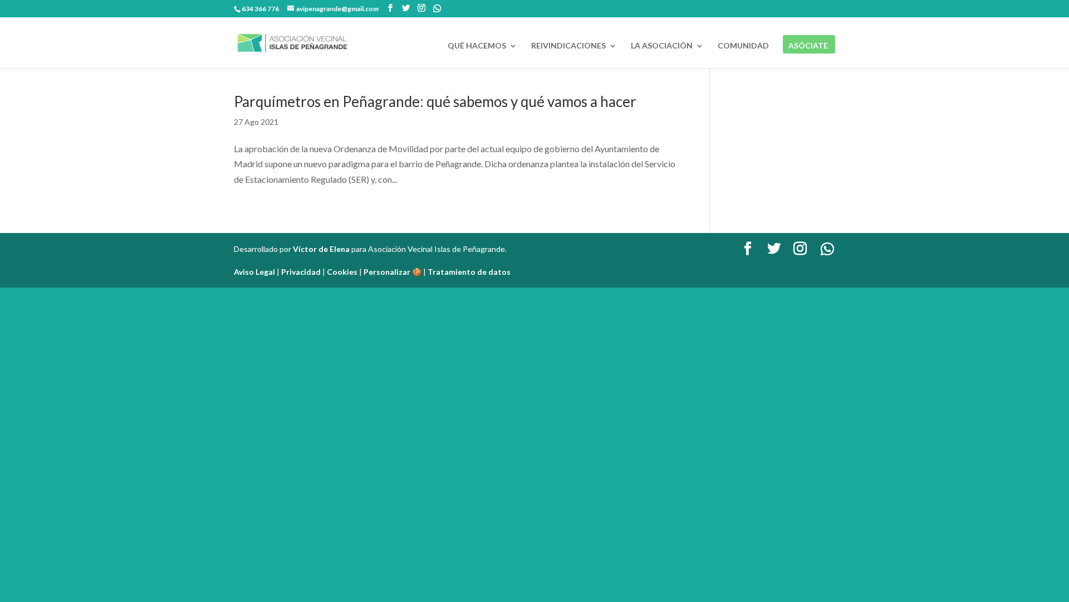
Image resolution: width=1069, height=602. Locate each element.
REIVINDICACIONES (568, 46)
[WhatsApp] (437, 8)
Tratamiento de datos (469, 271)
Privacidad (301, 271)
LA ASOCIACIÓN (662, 46)
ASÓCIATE (808, 46)
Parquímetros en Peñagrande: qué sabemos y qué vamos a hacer (435, 101)
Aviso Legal (254, 271)
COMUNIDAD (743, 46)
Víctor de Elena (321, 249)
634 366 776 (260, 8)
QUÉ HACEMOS (477, 46)
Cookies (342, 271)
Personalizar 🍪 (392, 271)
